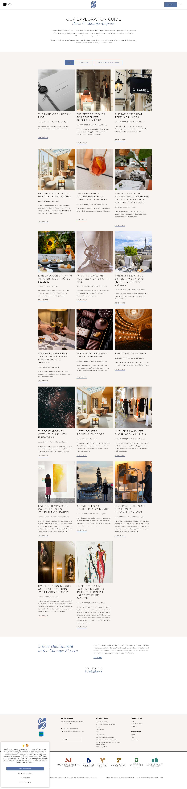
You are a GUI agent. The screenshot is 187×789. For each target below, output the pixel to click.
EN (180, 5)
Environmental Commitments (105, 724)
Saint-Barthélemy (136, 723)
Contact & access (102, 721)
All (69, 62)
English (66, 739)
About (133, 734)
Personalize (25, 778)
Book (170, 5)
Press (98, 726)
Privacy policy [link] (25, 782)
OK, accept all (25, 769)
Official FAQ (100, 729)
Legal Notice (100, 734)
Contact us (134, 739)
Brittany (133, 726)
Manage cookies (101, 746)
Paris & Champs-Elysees (108, 62)
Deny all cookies (25, 773)
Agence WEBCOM (157, 777)
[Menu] (4, 4)
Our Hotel (84, 62)
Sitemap (98, 732)
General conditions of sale (105, 737)
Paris (132, 721)
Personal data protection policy (106, 739)
